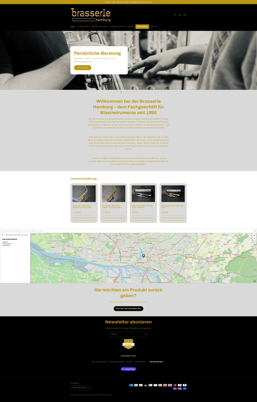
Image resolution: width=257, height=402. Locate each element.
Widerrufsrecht (102, 362)
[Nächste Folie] (136, 92)
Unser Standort (139, 362)
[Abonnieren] (145, 334)
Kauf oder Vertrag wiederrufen (128, 308)
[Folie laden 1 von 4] (121, 92)
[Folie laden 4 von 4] (130, 92)
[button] (175, 14)
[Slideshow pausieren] (141, 92)
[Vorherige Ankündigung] (71, 2)
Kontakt (129, 362)
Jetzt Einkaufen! (162, 66)
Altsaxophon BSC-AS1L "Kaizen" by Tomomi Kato (82, 206)
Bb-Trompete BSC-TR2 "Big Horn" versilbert (142, 206)
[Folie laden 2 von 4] (124, 92)
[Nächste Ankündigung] (186, 2)
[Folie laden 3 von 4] (127, 92)
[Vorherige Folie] (116, 92)
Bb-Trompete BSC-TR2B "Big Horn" (172, 206)
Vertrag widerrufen (156, 362)
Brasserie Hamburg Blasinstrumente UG (88, 394)
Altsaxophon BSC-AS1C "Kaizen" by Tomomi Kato (111, 206)
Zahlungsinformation (117, 362)
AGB (93, 362)
